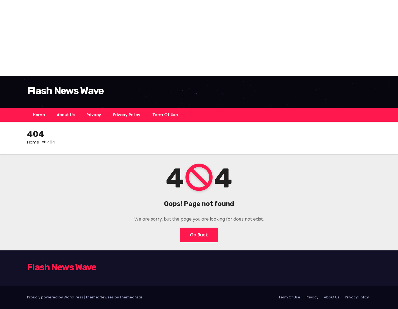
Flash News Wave (65, 91)
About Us (66, 114)
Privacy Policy (127, 114)
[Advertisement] (162, 38)
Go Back (199, 235)
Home (39, 114)
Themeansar (131, 297)
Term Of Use (165, 114)
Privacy (94, 114)
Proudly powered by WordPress (55, 297)
